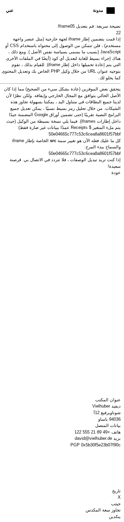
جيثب (116, 503)
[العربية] (110, 10)
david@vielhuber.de (93, 438)
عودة (116, 172)
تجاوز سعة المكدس (103, 510)
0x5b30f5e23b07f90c (101, 444)
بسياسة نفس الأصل (49, 51)
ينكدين (115, 516)
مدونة (98, 10)
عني (10, 10)
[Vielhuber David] (60, 10)
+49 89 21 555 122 (92, 432)
